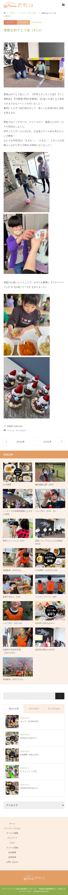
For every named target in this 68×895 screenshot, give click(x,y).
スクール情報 (12, 847)
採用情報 (12, 857)
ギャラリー (12, 838)
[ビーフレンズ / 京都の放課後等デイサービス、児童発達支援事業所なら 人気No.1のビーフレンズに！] (18, 5)
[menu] (63, 5)
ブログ (12, 843)
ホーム (12, 823)
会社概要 (12, 852)
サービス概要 (12, 833)
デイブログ (23, 22)
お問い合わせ (12, 862)
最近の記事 (14, 709)
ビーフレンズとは (12, 828)
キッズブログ (54, 709)
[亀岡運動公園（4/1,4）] (49, 442)
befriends (18, 426)
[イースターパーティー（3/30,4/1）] (19, 442)
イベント (10, 22)
